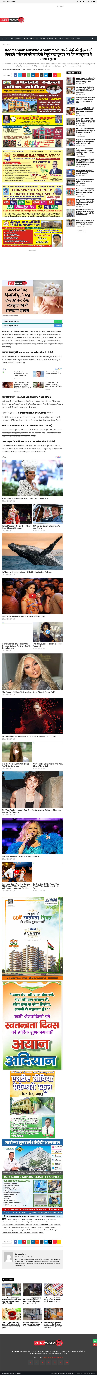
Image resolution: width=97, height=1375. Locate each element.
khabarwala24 (34, 1222)
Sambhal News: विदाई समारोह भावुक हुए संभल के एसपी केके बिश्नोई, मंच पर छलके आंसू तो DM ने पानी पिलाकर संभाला (85, 89)
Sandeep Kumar (15, 69)
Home (3, 44)
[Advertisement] (60, 20)
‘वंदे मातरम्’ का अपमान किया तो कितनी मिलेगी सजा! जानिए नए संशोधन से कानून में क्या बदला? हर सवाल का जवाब (85, 100)
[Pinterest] (91, 1)
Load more (80, 231)
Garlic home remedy (27, 1219)
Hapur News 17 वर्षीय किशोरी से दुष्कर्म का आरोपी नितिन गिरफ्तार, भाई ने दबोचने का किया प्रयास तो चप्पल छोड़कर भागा (85, 191)
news (51, 1224)
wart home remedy (8, 1230)
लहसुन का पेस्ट (35, 1232)
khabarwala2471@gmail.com (53, 1357)
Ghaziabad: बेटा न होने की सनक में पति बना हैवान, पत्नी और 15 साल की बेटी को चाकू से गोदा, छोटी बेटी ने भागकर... (85, 131)
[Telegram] (46, 75)
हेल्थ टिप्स (41, 1232)
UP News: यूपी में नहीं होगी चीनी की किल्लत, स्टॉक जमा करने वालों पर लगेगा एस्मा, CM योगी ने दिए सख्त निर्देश (85, 110)
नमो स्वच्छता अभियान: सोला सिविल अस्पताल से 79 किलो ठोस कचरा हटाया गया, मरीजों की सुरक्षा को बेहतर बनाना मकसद (53, 1325)
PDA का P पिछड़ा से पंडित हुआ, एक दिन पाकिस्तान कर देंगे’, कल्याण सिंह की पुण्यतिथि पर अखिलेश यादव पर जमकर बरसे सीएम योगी (85, 201)
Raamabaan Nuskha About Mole (20, 1227)
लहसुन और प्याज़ (27, 1232)
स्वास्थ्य (8, 44)
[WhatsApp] (28, 75)
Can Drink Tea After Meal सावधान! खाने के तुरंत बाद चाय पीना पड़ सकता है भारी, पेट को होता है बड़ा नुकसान (11, 1325)
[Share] (95, 1344)
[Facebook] (83, 1)
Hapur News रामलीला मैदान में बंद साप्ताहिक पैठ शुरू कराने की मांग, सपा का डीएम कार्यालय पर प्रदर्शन (85, 141)
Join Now (58, 321)
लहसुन (21, 1232)
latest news (29, 1224)
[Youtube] (94, 1)
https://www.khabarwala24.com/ (23, 1256)
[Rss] (78, 1)
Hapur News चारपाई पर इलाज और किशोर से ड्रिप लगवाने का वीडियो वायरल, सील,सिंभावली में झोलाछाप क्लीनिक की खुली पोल (11, 1300)
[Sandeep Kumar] (8, 1259)
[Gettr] (55, 75)
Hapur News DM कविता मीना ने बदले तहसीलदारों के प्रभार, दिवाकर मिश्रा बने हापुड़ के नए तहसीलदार (85, 222)
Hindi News (6, 1222)
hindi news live (14, 1222)
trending (40, 1227)
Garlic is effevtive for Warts (41, 1219)
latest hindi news (19, 1224)
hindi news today (24, 1222)
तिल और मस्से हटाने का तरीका (32, 1230)
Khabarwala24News (8, 1224)
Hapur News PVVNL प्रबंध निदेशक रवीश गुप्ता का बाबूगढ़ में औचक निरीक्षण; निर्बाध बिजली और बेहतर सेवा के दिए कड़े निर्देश (85, 121)
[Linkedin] (33, 75)
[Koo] (59, 75)
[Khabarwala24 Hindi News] (12, 20)
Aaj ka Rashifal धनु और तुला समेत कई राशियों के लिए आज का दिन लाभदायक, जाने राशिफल (85, 171)
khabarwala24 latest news (47, 1222)
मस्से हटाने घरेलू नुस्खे (53, 1230)
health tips (53, 1219)
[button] (93, 39)
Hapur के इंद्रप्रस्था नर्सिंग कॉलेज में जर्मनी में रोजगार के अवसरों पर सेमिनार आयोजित (85, 181)
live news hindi (44, 1224)
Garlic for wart (16, 1219)
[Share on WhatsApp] (95, 1341)
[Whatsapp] (80, 1)
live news (36, 1224)
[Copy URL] (50, 75)
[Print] (41, 75)
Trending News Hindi (50, 1227)
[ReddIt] (37, 75)
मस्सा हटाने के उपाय (43, 1230)
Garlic (9, 1219)
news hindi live (7, 1227)
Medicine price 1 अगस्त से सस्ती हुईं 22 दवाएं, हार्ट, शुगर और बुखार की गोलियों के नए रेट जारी (52, 1299)
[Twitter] (86, 1)
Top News (33, 1227)
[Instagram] (88, 1)
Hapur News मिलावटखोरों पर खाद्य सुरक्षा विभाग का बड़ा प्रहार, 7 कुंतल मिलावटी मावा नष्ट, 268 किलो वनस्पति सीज (85, 151)
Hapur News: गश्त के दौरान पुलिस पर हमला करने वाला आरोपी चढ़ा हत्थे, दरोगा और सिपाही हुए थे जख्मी (85, 79)
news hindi (57, 1224)
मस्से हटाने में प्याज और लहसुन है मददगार (10, 1232)
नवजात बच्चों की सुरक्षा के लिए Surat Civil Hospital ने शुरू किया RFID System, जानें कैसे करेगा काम (32, 1324)
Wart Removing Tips (20, 1230)
